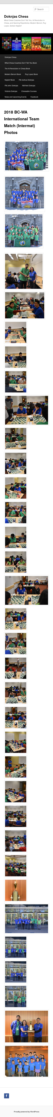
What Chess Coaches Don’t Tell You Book (21, 63)
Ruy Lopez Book (31, 74)
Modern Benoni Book (13, 74)
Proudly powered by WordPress (26, 1111)
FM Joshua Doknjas (26, 80)
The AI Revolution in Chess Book (17, 68)
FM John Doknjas (11, 85)
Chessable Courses (29, 91)
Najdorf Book (10, 80)
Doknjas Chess (16, 16)
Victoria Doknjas (11, 91)
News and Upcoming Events (15, 97)
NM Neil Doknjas (28, 85)
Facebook (34, 97)
